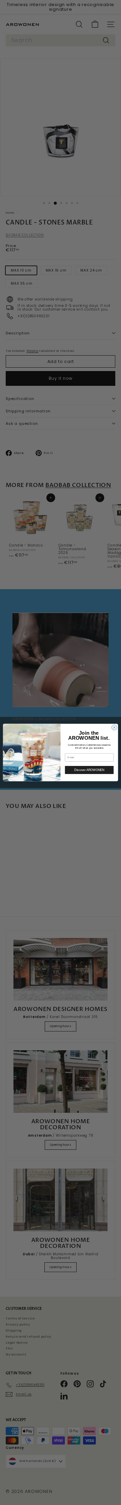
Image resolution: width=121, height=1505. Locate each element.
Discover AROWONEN (89, 770)
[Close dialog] (114, 727)
